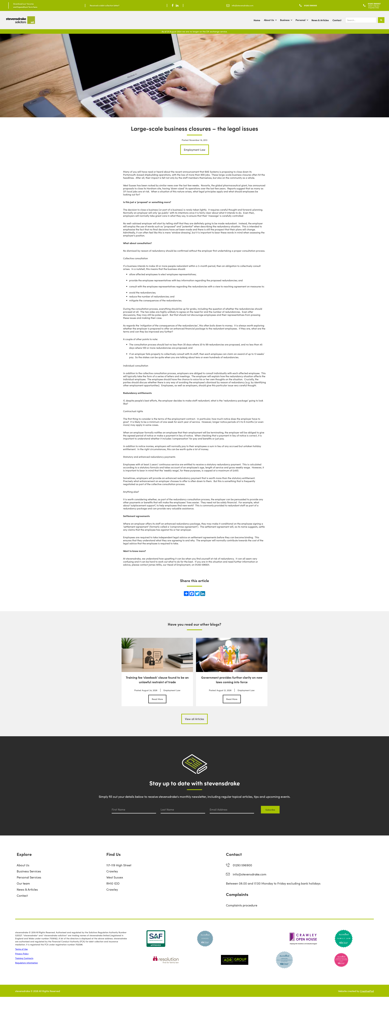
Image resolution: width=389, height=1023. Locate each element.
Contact (336, 20)
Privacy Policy (22, 953)
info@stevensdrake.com (249, 874)
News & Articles (320, 20)
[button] (272, 20)
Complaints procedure (241, 905)
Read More (157, 699)
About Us (269, 20)
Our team (23, 883)
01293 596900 (242, 864)
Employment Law (194, 150)
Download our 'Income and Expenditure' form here (25, 5)
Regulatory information (26, 962)
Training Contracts (24, 958)
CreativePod (367, 991)
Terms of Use (21, 949)
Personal (300, 20)
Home (257, 20)
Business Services (29, 871)
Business (284, 20)
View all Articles (194, 719)
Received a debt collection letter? (104, 5)
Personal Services (29, 877)
